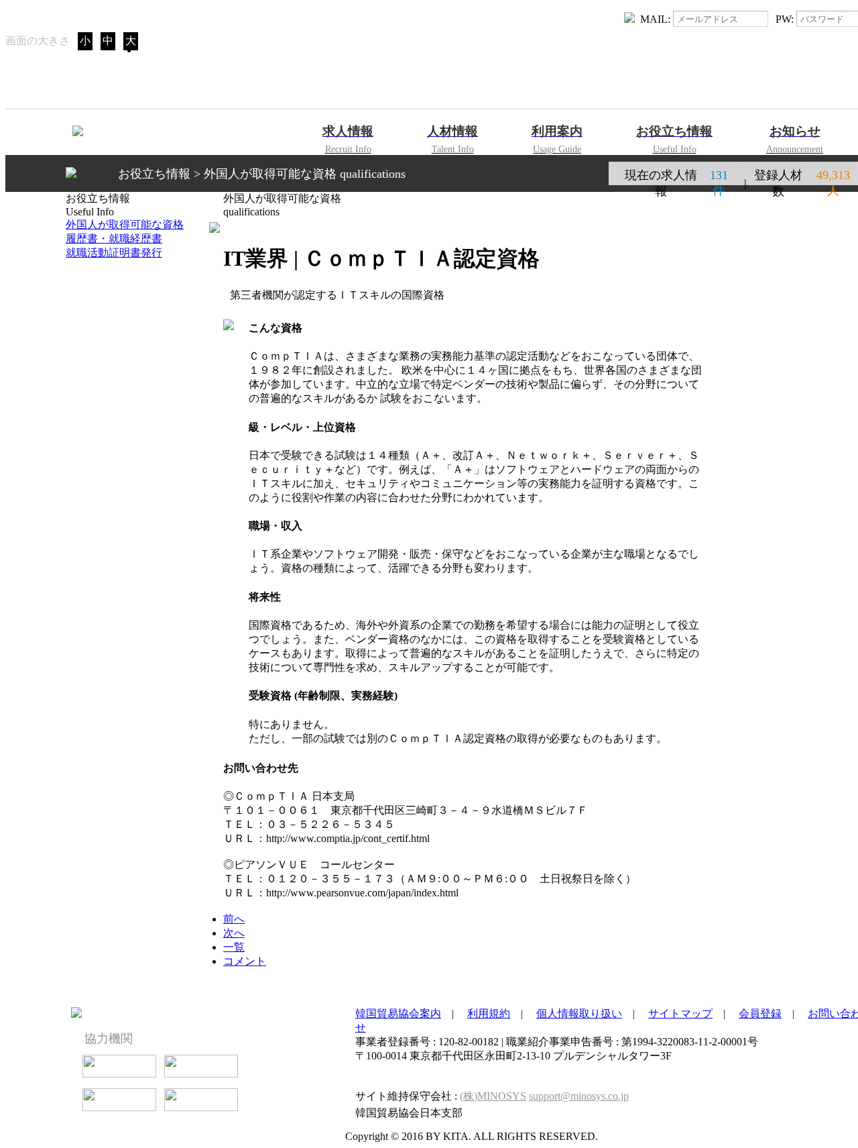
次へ (234, 933)
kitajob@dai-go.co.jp (641, 1078)
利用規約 (488, 1013)
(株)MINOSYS (493, 1096)
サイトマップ (680, 1013)
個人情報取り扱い (579, 1013)
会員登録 (760, 1013)
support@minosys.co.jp (579, 1096)
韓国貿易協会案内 (398, 1013)
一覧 (234, 947)
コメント (244, 961)
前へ (234, 919)
